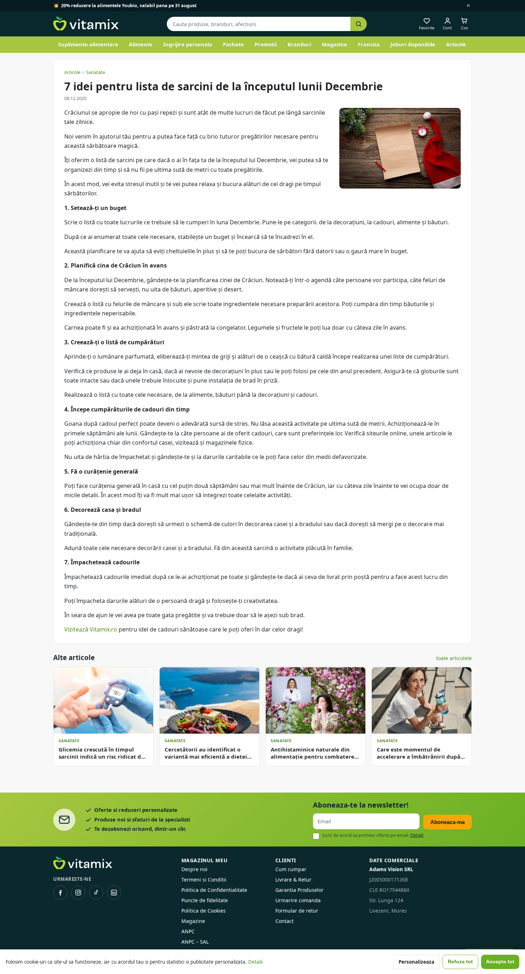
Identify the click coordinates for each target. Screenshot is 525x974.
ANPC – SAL (195, 941)
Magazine (334, 44)
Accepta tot (500, 961)
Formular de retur (296, 910)
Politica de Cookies (203, 910)
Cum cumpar (290, 869)
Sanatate (95, 72)
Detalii (417, 835)
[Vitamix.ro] (86, 23)
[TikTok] (96, 892)
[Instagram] (78, 892)
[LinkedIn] (114, 892)
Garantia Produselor (299, 889)
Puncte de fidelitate (204, 900)
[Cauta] (358, 24)
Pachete (233, 44)
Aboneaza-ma (447, 822)
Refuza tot (460, 961)
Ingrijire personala (187, 44)
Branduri (299, 44)
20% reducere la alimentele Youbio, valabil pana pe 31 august (128, 6)
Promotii (266, 44)
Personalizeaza (416, 962)
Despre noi (194, 869)
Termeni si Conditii (203, 879)
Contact (284, 921)
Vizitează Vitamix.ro (90, 629)
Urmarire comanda (298, 900)
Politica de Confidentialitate (214, 889)
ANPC (188, 931)
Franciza (369, 44)
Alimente (140, 44)
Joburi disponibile (412, 44)
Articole (456, 44)
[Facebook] (60, 892)
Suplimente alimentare (88, 44)
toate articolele (454, 658)
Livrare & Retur (293, 879)
